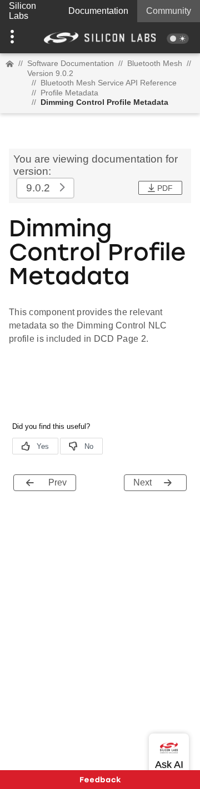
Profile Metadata (69, 92)
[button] (15, 37)
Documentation (98, 11)
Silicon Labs (22, 11)
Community (168, 11)
